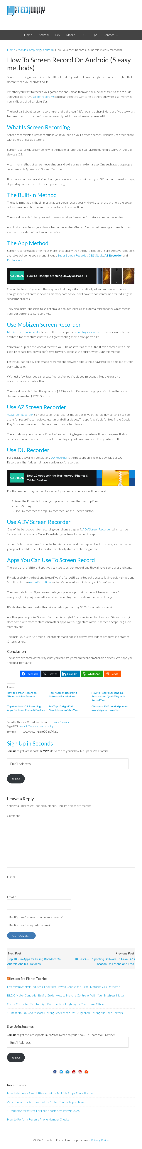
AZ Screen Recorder (20, 414)
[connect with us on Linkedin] (67, 1073)
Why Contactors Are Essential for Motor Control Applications (45, 1102)
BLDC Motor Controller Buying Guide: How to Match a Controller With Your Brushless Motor (65, 995)
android (48, 49)
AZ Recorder (113, 255)
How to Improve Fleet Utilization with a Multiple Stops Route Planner (50, 1093)
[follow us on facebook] (55, 1073)
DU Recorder (58, 457)
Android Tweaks (28, 726)
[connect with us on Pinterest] (80, 1073)
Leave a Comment (61, 722)
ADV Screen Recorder (96, 529)
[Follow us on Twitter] (61, 1073)
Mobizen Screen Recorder (23, 332)
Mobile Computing (29, 49)
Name (12, 876)
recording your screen (88, 332)
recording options (40, 582)
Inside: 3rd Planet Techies (28, 979)
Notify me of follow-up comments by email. (37, 917)
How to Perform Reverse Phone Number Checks (38, 1119)
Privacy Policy (100, 1140)
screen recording (43, 96)
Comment (14, 815)
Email (11, 897)
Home (11, 49)
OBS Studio (96, 255)
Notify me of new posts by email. (30, 925)
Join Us (16, 778)
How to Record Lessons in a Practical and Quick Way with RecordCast (108, 696)
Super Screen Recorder (72, 255)
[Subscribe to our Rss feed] (86, 1073)
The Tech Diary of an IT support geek (71, 11)
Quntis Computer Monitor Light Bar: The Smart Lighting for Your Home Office (55, 1004)
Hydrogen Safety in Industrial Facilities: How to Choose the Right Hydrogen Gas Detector (63, 986)
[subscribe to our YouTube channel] (73, 1073)
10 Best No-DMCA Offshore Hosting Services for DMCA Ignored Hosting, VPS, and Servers (65, 1012)
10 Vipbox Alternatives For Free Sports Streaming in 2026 (43, 1110)
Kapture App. (15, 260)
